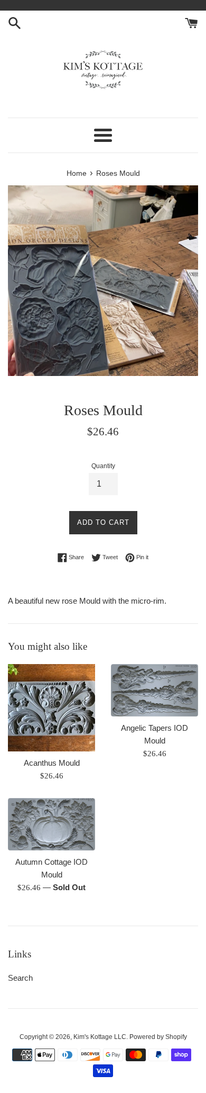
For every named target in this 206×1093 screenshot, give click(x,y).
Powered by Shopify (158, 1037)
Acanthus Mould (52, 762)
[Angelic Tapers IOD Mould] (154, 690)
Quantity (103, 466)
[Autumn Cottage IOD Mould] (51, 824)
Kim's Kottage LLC (99, 1037)
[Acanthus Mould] (51, 707)
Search (20, 977)
